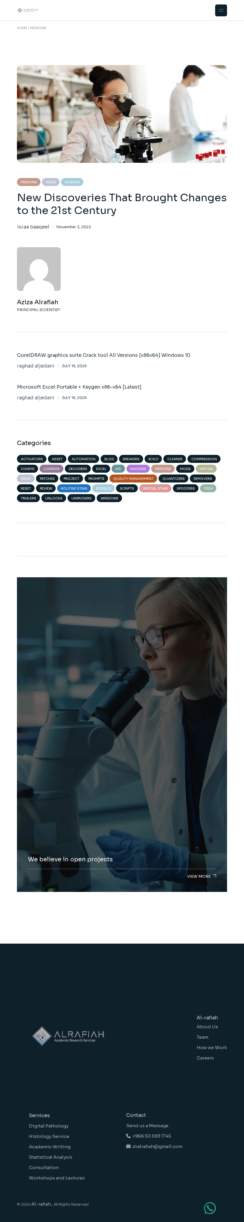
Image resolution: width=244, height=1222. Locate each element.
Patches (47, 479)
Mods (185, 469)
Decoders (78, 469)
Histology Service (49, 1136)
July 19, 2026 (74, 366)
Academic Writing (50, 1147)
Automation (84, 459)
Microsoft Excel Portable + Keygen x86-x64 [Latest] (79, 387)
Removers (203, 479)
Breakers (131, 459)
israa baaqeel (33, 227)
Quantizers (173, 479)
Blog (109, 459)
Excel (101, 469)
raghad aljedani (35, 366)
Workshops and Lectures (57, 1178)
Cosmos (51, 469)
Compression (204, 459)
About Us (207, 1026)
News (51, 182)
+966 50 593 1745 (151, 1136)
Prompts (96, 479)
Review (46, 488)
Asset (57, 459)
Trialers (28, 498)
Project (71, 479)
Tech (208, 488)
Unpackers (81, 498)
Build (153, 459)
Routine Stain (74, 488)
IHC (118, 469)
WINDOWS (109, 498)
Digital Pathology (48, 1126)
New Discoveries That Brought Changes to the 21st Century (122, 204)
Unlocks (53, 498)
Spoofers (186, 488)
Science (72, 182)
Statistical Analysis (50, 1157)
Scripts (127, 488)
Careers (205, 1058)
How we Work (212, 1047)
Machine (138, 469)
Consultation (44, 1167)
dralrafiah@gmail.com (156, 1146)
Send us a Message (147, 1125)
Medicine (29, 182)
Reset (26, 488)
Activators (32, 459)
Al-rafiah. (41, 1204)
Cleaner (174, 459)
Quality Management (133, 479)
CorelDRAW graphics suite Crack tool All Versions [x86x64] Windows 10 (103, 355)
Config (28, 469)
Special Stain (155, 488)
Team (202, 1037)
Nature (206, 469)
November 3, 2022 (74, 227)
